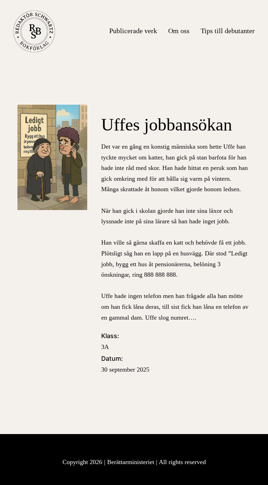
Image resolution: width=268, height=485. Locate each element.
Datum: (125, 364)
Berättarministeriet (131, 461)
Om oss (178, 31)
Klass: (110, 341)
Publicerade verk (133, 31)
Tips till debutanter (228, 31)
